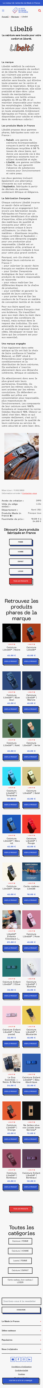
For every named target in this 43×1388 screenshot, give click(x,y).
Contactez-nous (29, 493)
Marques (15, 17)
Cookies (21, 1374)
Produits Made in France (11, 514)
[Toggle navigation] (39, 10)
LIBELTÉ (11, 644)
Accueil (5, 17)
